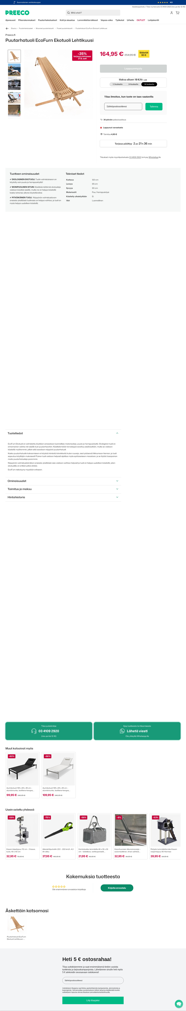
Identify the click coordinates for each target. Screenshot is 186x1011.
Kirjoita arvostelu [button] (117, 887)
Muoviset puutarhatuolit (45, 28)
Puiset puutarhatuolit (64, 28)
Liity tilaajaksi (93, 1000)
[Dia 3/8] (14, 83)
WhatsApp (153, 157)
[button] (179, 1004)
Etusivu (13, 28)
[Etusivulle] (17, 13)
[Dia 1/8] (14, 56)
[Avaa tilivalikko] (172, 13)
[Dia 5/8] (14, 111)
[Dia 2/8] (14, 70)
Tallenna (154, 106)
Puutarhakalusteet (26, 28)
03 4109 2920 (135, 157)
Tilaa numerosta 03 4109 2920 (158, 6)
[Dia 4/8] (14, 97)
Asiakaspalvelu (138, 6)
